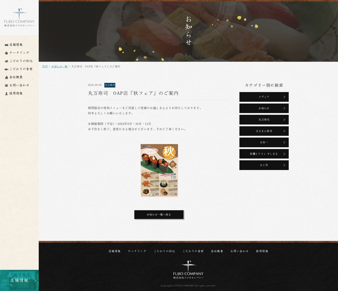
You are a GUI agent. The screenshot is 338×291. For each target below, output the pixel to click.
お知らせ (264, 108)
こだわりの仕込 (164, 251)
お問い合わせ (239, 251)
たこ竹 (264, 165)
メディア (264, 97)
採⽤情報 (262, 251)
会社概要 (217, 251)
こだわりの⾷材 (193, 251)
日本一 (264, 142)
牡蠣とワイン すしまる (264, 154)
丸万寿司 (264, 119)
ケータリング (137, 251)
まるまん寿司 (264, 131)
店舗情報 (114, 251)
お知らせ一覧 (59, 66)
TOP (45, 66)
